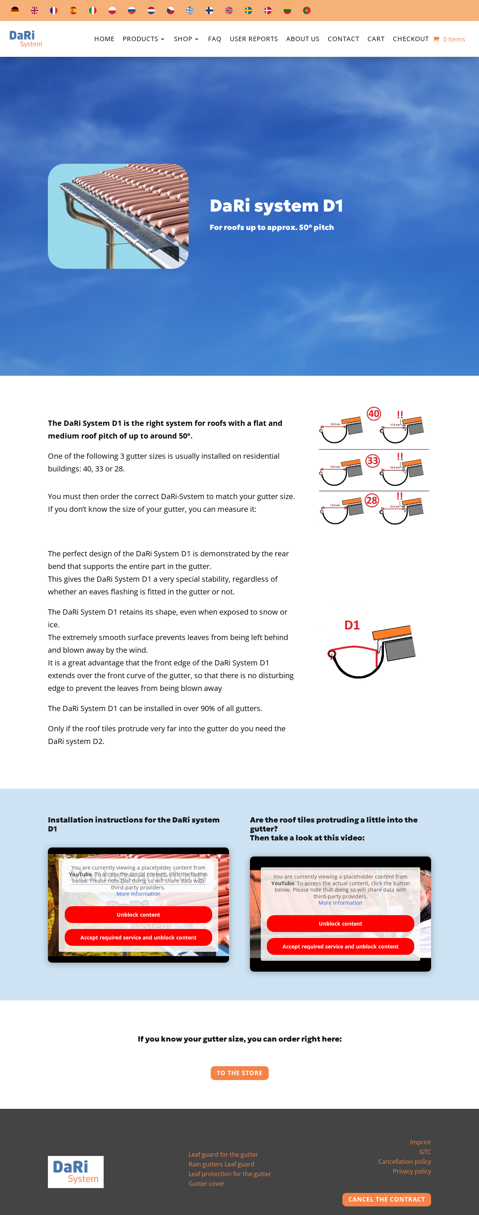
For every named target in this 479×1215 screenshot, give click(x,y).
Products (140, 39)
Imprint (420, 1142)
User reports (254, 39)
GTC (425, 1152)
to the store (240, 1073)
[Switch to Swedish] (248, 12)
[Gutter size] (374, 525)
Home (104, 39)
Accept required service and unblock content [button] (138, 937)
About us (303, 39)
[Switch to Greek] (190, 12)
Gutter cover (207, 1183)
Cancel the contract (386, 1199)
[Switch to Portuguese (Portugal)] (306, 12)
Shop (183, 39)
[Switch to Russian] (131, 12)
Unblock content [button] (138, 914)
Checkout (411, 39)
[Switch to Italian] (92, 12)
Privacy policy (412, 1171)
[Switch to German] (15, 12)
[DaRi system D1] (118, 266)
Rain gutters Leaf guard (221, 1164)
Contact (343, 39)
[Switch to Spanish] (73, 12)
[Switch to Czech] (170, 12)
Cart (376, 39)
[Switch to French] (54, 12)
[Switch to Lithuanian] (287, 12)
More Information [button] (138, 894)
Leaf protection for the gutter (230, 1174)
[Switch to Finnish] (209, 12)
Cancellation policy (404, 1161)
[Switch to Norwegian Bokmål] (229, 12)
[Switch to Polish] (112, 12)
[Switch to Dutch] (151, 12)
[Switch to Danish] (268, 12)
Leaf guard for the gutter (223, 1154)
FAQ (215, 39)
